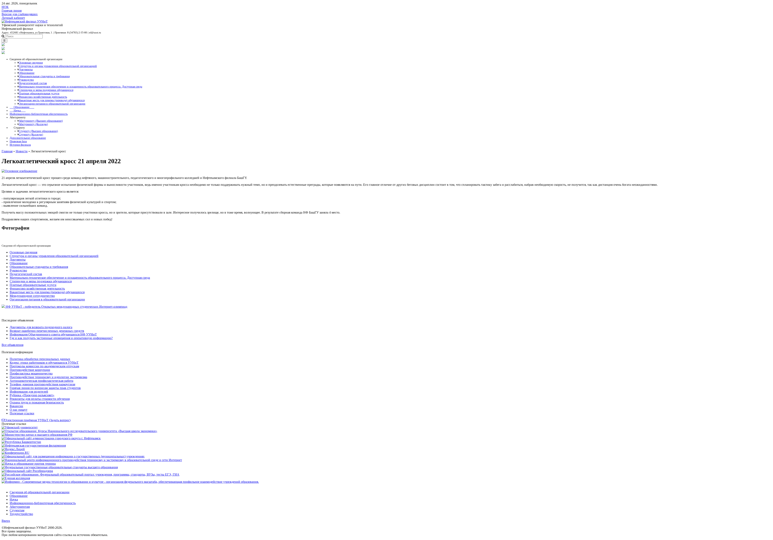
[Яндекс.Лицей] (13, 449)
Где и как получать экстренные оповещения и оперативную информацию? (61, 338)
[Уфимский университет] (20, 427)
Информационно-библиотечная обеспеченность (39, 114)
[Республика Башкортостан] (21, 442)
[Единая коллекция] (16, 478)
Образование (22, 107)
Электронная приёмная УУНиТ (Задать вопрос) (37, 420)
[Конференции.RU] (15, 452)
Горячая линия (12, 10)
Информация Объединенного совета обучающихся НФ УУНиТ (53, 334)
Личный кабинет (13, 18)
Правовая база (18, 141)
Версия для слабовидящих (20, 14)
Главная (7, 151)
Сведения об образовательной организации (39, 492)
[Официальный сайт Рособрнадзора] (27, 471)
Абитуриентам (20, 506)
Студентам (17, 510)
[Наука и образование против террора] (29, 463)
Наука (18, 110)
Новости (22, 151)
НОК (5, 7)
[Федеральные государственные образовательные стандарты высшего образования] (60, 467)
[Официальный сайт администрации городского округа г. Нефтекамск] (51, 438)
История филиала (20, 144)
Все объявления (12, 345)
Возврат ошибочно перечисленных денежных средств (47, 330)
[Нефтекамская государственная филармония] (34, 445)
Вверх (6, 520)
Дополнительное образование (28, 137)
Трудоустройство (21, 514)
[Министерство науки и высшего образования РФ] (37, 434)
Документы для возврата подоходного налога (41, 327)
